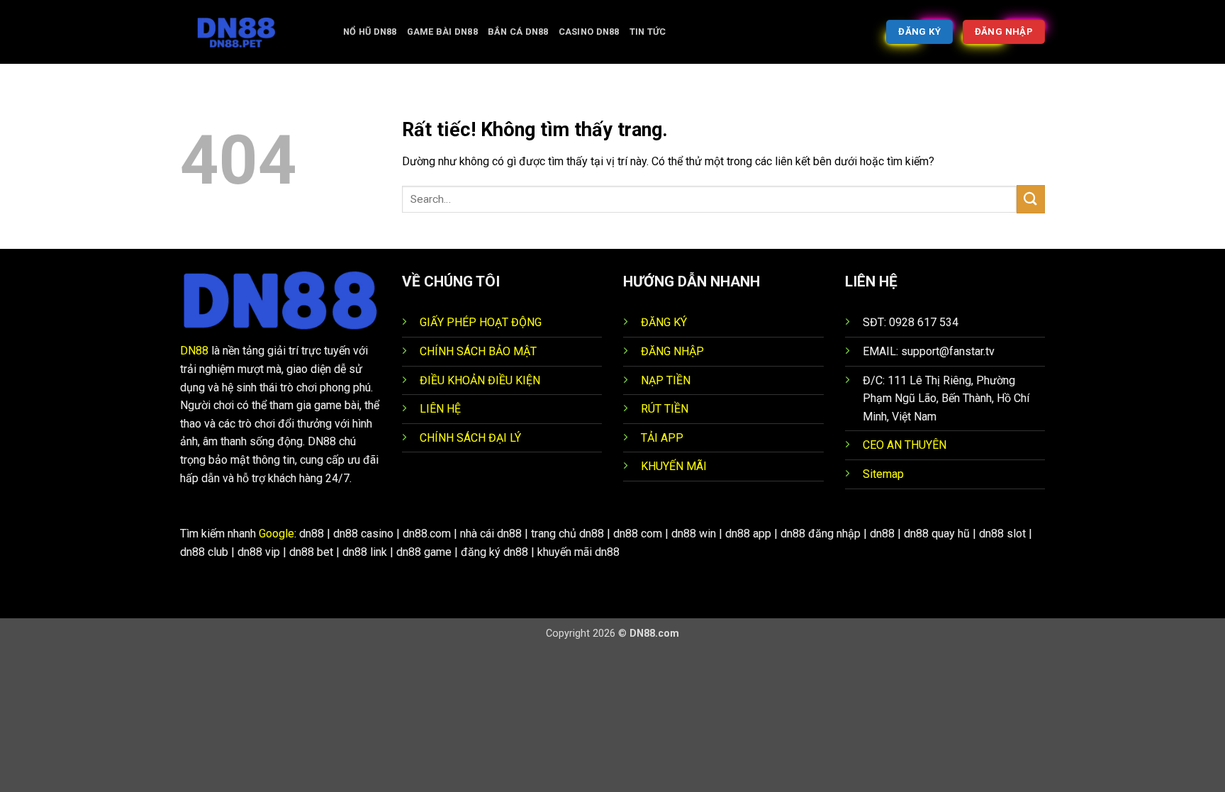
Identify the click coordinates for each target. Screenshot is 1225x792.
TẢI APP (662, 438)
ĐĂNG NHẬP (672, 351)
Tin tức (648, 31)
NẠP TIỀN (665, 380)
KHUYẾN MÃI (674, 466)
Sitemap (883, 474)
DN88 (194, 350)
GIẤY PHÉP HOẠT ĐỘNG (481, 322)
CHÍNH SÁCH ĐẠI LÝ (470, 438)
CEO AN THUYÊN (904, 445)
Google (276, 533)
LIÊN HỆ (440, 408)
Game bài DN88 (442, 31)
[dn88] (251, 32)
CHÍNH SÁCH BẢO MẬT (478, 351)
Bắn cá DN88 (518, 31)
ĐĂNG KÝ (664, 322)
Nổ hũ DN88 (370, 31)
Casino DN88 (589, 31)
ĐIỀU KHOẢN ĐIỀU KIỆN (480, 380)
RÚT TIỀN (664, 408)
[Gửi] (1031, 199)
